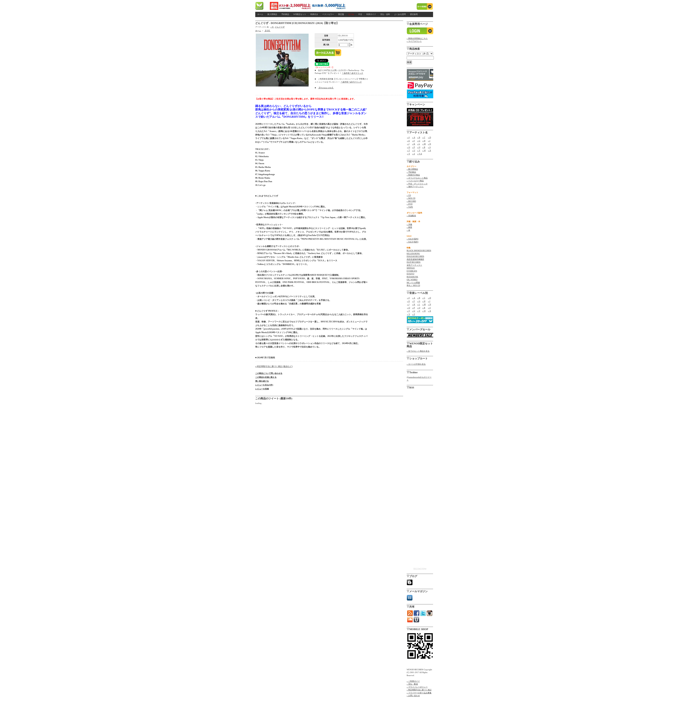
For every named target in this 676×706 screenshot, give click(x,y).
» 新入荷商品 (412, 169)
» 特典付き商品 (413, 175)
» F (413, 141)
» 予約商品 (411, 172)
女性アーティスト (414, 265)
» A (413, 137)
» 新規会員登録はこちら (417, 38)
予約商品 (285, 14)
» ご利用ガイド (413, 681)
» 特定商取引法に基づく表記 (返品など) (274, 366)
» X (429, 150)
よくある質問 (400, 14)
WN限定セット (299, 14)
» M (424, 144)
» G (418, 141)
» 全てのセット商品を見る (418, 351)
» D (272, 27)
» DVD (409, 204)
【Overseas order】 (326, 88)
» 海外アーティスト (415, 186)
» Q (418, 147)
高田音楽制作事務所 (415, 259)
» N (429, 144)
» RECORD (411, 201)
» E (408, 141)
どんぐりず (280, 27)
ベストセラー (328, 14)
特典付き (314, 14)
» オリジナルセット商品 (417, 178)
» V (418, 150)
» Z (413, 154)
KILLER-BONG (413, 253)
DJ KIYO (410, 274)
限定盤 (341, 14)
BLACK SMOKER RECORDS (419, 250)
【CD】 (267, 31)
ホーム (260, 14)
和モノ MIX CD (413, 285)
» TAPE (410, 207)
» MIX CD (411, 198)
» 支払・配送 (412, 684)
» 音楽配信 (411, 216)
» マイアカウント (414, 41)
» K (413, 144)
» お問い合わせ (413, 696)
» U (413, 150)
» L (418, 144)
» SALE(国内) (412, 239)
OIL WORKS (412, 279)
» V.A (419, 154)
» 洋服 (409, 224)
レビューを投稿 (262, 389)
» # (408, 137)
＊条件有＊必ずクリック (352, 73)
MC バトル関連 (413, 282)
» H (423, 141)
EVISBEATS (412, 271)
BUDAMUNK (412, 277)
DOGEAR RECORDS (415, 256)
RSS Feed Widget (420, 568)
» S (429, 147)
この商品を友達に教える (266, 377)
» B (418, 137)
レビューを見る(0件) (264, 385)
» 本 (408, 230)
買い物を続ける (262, 381)
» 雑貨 (409, 227)
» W (424, 150)
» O (408, 147)
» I (429, 141)
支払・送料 (385, 14)
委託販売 (414, 14)
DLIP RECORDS (413, 262)
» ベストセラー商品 (415, 181)
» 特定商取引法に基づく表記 (419, 690)
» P (413, 147)
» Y (408, 154)
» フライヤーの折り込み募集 (419, 693)
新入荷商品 (272, 14)
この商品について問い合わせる (268, 373)
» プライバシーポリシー (417, 687)
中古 (360, 14)
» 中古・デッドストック (417, 184)
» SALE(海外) (412, 242)
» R (423, 147)
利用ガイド (371, 14)
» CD (409, 195)
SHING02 (411, 268)
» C (423, 137)
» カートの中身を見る (416, 364)
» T (408, 150)
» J (408, 144)
